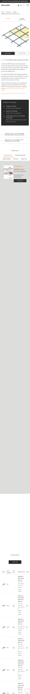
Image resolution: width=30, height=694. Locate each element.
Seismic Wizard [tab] (6, 159)
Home (2, 12)
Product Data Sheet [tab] (20, 155)
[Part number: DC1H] (3, 605)
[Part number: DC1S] (3, 627)
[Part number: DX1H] (3, 670)
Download (20, 180)
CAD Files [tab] (15, 159)
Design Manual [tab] (8, 155)
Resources (8, 53)
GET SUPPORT (22, 53)
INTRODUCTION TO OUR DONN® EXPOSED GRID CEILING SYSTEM (14, 134)
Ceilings (15, 12)
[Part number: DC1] (3, 584)
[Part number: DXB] (3, 693)
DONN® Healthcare (22, 19)
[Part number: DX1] (3, 647)
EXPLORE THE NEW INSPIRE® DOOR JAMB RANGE (15, 1)
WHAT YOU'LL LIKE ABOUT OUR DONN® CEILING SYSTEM (14, 140)
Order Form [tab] (24, 159)
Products (8, 12)
